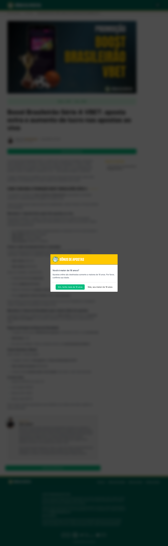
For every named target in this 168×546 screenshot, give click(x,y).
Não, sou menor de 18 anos (100, 287)
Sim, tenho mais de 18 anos (70, 287)
